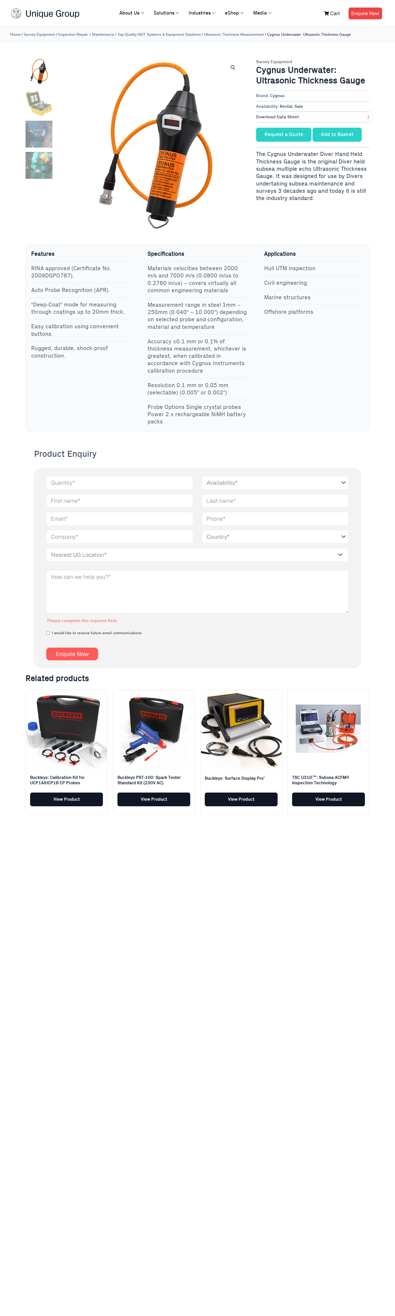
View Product (66, 799)
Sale (299, 106)
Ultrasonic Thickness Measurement (234, 34)
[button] (233, 67)
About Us (129, 13)
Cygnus (277, 95)
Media (260, 13)
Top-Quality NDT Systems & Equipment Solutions (159, 34)
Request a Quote (283, 134)
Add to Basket (337, 134)
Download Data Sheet (277, 117)
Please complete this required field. (82, 620)
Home (15, 34)
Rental (286, 106)
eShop (232, 13)
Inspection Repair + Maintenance (86, 34)
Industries (200, 13)
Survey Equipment (39, 34)
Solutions (164, 13)
